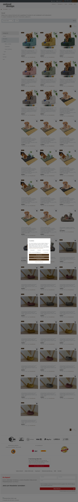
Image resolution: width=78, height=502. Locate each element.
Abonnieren (57, 489)
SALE (75, 4)
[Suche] (68, 1)
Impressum (37, 471)
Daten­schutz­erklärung (47, 471)
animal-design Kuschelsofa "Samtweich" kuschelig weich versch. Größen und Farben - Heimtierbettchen (67, 259)
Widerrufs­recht (19, 471)
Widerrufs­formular (29, 471)
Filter (75, 20)
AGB (55, 471)
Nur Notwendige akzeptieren (39, 257)
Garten (66, 4)
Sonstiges (70, 4)
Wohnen (53, 4)
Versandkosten (32, 57)
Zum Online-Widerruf (39, 466)
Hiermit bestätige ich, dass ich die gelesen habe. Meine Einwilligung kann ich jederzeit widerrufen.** (58, 484)
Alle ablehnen (39, 259)
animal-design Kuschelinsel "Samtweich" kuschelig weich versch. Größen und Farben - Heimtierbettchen (67, 340)
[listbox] (29, 40)
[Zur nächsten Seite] (76, 26)
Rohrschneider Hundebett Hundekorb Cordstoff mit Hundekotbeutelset (67, 228)
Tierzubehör (60, 4)
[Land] (63, 1)
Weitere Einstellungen (39, 261)
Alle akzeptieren (39, 254)
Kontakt (59, 471)
